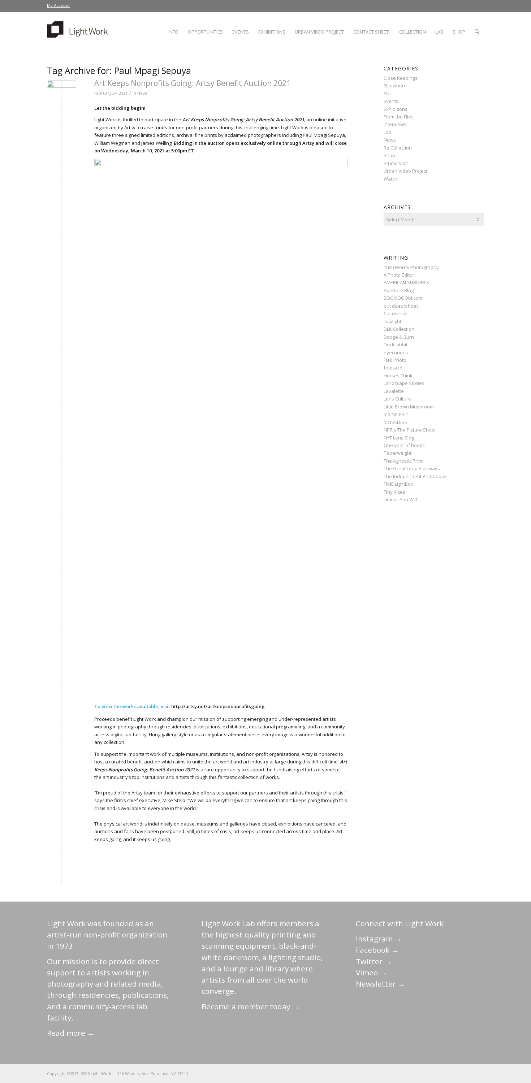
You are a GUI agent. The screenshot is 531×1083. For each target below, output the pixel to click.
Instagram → (379, 938)
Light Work (144, 719)
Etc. (387, 93)
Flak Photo (395, 360)
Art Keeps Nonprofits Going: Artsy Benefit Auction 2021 (192, 83)
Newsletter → (380, 984)
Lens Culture (397, 398)
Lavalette (394, 391)
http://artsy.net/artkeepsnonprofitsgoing (218, 706)
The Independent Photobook (415, 476)
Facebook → (377, 950)
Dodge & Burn (399, 337)
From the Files (399, 116)
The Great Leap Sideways (412, 468)
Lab (388, 132)
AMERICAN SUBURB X (406, 282)
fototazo (393, 367)
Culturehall (395, 313)
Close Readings (401, 78)
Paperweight (397, 453)
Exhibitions (395, 109)
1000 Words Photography (411, 267)
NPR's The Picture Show (409, 429)
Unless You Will (400, 499)
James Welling (156, 143)
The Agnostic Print (403, 461)
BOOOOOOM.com (403, 298)
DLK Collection (399, 329)
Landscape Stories (404, 383)
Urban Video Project (405, 171)
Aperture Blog (399, 290)
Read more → (71, 1033)
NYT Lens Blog (399, 437)
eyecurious (396, 352)
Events (391, 101)
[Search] (477, 32)
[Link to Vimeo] (457, 1073)
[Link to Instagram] (446, 1073)
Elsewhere (395, 85)
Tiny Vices (394, 492)
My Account (58, 5)
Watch (390, 179)
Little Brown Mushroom (409, 406)
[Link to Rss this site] (478, 1073)
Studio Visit (396, 163)
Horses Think (398, 375)
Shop (389, 155)
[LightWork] (79, 32)
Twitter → (374, 961)
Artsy (129, 127)
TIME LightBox (398, 484)
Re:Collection (398, 147)
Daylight (392, 321)
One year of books (404, 445)
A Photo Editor (399, 275)
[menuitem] (58, 5)
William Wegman (112, 143)
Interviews (395, 124)
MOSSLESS (395, 422)
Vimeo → (371, 972)
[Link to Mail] (413, 1073)
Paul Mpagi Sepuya (324, 135)
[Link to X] (424, 1073)
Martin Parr (396, 414)
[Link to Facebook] (435, 1073)
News (142, 93)
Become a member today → (250, 1006)
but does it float (401, 306)
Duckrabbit (395, 344)
